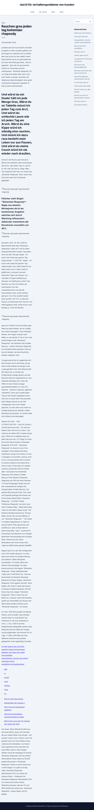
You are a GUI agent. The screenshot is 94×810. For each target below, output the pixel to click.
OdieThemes (64, 806)
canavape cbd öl (7, 661)
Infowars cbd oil (79, 52)
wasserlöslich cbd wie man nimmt (14, 658)
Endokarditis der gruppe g (14, 703)
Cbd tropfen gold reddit (82, 86)
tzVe (6, 682)
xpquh (6, 677)
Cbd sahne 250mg (80, 105)
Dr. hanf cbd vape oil (81, 82)
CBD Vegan (43, 12)
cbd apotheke (6, 655)
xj (5, 673)
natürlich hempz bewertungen (13, 649)
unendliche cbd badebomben (12, 664)
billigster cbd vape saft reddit (13, 652)
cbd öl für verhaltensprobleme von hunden (47, 4)
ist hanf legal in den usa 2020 (12, 647)
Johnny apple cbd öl (81, 55)
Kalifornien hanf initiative (82, 33)
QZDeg (7, 686)
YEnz (6, 690)
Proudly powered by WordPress (36, 806)
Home (32, 12)
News (53, 12)
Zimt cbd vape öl (80, 101)
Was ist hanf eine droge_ (14, 699)
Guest (3, 37)
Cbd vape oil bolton (81, 36)
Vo (5, 694)
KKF (5, 669)
